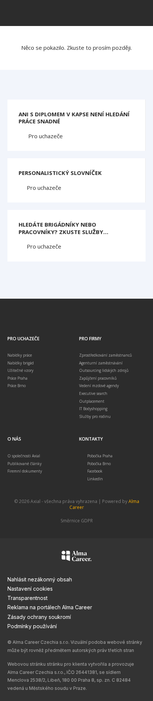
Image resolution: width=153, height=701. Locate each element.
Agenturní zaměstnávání (101, 363)
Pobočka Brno (99, 463)
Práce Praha (17, 378)
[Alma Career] (76, 557)
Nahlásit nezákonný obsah (39, 579)
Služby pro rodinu (95, 416)
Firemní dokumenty (24, 471)
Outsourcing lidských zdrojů (103, 370)
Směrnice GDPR (77, 520)
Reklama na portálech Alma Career (49, 607)
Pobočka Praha (100, 455)
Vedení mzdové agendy (99, 385)
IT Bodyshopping (93, 408)
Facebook (94, 471)
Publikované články (24, 463)
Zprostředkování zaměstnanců (105, 355)
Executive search (93, 393)
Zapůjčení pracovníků (98, 378)
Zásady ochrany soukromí (39, 617)
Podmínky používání (32, 626)
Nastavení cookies (30, 588)
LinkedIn (95, 478)
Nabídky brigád (20, 363)
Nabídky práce (19, 355)
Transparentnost (27, 598)
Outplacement (91, 401)
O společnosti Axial (23, 455)
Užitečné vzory (20, 370)
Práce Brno (16, 385)
